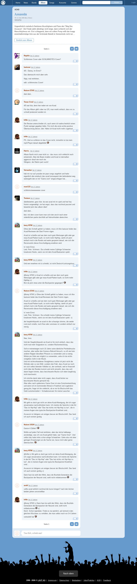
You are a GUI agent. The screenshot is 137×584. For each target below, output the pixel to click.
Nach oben (68, 573)
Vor (72, 49)
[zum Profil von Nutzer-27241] (17, 90)
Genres (74, 3)
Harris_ (27, 151)
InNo (26, 120)
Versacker (28, 170)
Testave (27, 198)
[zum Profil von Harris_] (17, 151)
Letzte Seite (76, 49)
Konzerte (62, 3)
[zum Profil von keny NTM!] (17, 225)
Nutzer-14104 (29, 425)
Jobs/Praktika (88, 580)
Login (134, 2)
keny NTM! (28, 225)
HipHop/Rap (18, 19)
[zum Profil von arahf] (17, 485)
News (26, 3)
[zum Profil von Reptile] (17, 55)
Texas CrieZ (28, 102)
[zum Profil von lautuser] (17, 67)
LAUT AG (41, 580)
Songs (51, 3)
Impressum (52, 580)
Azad (17, 10)
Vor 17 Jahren (34, 56)
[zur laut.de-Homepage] (2, 2)
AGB (99, 580)
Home (18, 3)
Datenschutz (64, 580)
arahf (26, 485)
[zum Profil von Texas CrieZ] (17, 102)
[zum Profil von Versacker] (17, 170)
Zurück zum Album (24, 40)
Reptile (27, 56)
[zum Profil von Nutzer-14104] (17, 424)
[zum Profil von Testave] (17, 198)
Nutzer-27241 (29, 90)
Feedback (107, 580)
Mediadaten (76, 580)
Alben (43, 3)
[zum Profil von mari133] (17, 186)
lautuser (27, 67)
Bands (34, 3)
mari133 (27, 187)
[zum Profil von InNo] (17, 120)
